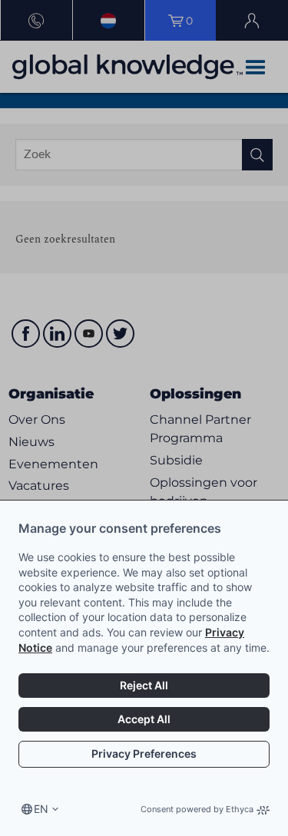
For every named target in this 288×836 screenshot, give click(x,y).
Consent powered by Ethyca (197, 809)
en (41, 808)
